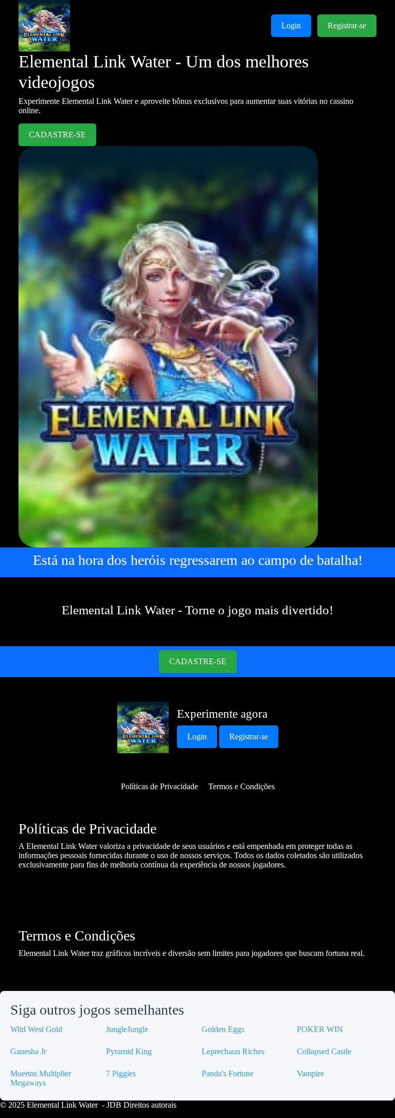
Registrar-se (347, 25)
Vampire (310, 1073)
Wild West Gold (36, 1029)
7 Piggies (121, 1073)
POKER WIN (320, 1029)
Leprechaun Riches (233, 1051)
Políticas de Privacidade (159, 786)
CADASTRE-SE (57, 134)
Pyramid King (129, 1051)
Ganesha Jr (28, 1051)
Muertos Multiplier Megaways (40, 1078)
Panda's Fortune (228, 1073)
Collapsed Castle (324, 1051)
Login (291, 25)
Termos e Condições (241, 786)
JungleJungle (127, 1029)
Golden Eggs (223, 1029)
